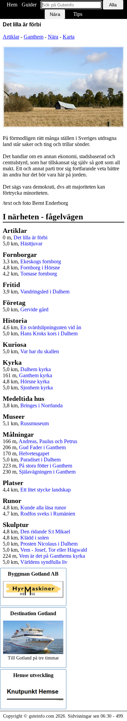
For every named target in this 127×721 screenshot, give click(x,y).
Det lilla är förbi (30, 237)
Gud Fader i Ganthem (42, 447)
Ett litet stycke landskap (45, 489)
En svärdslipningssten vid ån (50, 327)
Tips (77, 14)
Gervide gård (34, 309)
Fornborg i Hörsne (40, 267)
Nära (53, 37)
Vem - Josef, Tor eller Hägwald (53, 550)
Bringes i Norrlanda (41, 405)
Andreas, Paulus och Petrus (48, 441)
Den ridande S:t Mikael (45, 531)
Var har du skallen (39, 351)
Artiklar (11, 37)
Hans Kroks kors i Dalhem (49, 333)
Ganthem (33, 37)
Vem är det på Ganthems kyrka (52, 556)
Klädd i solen (34, 537)
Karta (69, 37)
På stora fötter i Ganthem (45, 465)
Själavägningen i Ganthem (47, 472)
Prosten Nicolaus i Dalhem (49, 544)
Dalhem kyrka (35, 369)
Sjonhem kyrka (36, 387)
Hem (12, 4)
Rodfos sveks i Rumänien (47, 513)
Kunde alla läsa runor (43, 507)
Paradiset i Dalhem (40, 459)
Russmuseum (34, 423)
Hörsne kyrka (34, 381)
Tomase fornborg (38, 274)
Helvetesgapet (34, 453)
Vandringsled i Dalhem (44, 291)
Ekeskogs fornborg (40, 261)
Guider (29, 4)
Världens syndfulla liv (43, 562)
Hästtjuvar (31, 243)
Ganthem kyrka (35, 375)
